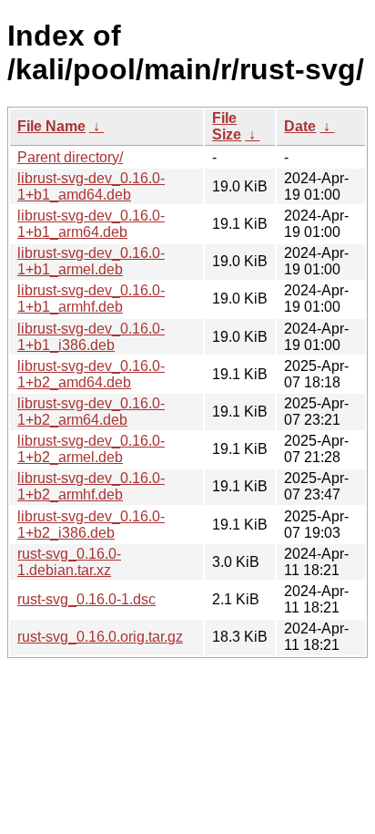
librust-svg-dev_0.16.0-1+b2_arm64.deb (91, 411)
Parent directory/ (70, 157)
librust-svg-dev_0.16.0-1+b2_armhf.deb (91, 486)
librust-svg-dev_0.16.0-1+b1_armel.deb (91, 261)
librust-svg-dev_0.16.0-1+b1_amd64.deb (91, 186)
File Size (226, 126)
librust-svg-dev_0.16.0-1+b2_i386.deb (91, 525)
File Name (51, 126)
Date (300, 126)
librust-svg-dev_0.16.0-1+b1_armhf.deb (91, 298)
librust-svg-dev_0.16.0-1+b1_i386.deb (91, 337)
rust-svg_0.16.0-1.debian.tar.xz (69, 562)
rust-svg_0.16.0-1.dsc (86, 599)
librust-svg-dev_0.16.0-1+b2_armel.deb (91, 449)
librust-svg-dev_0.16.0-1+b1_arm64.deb (91, 224)
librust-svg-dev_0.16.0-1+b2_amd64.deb (91, 374)
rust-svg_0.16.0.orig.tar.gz (100, 636)
